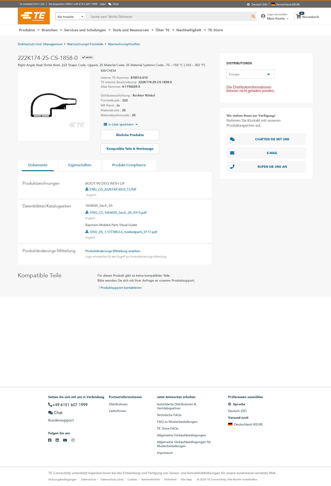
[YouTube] (67, 440)
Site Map (186, 479)
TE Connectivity (34, 16)
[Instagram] (75, 440)
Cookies (132, 479)
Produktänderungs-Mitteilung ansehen (112, 251)
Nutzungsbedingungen (62, 479)
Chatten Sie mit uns (272, 139)
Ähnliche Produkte (130, 135)
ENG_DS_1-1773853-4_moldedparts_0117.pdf (123, 232)
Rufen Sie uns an (272, 167)
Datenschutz (88, 479)
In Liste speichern (121, 124)
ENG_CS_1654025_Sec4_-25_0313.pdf (118, 213)
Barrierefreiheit (150, 479)
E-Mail (272, 153)
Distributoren (118, 404)
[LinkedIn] (59, 440)
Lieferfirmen (117, 411)
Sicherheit (170, 479)
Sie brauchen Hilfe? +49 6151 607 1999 (73, 4)
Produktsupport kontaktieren (121, 288)
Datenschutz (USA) (112, 479)
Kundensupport (61, 420)
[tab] (38, 165)
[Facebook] (52, 440)
